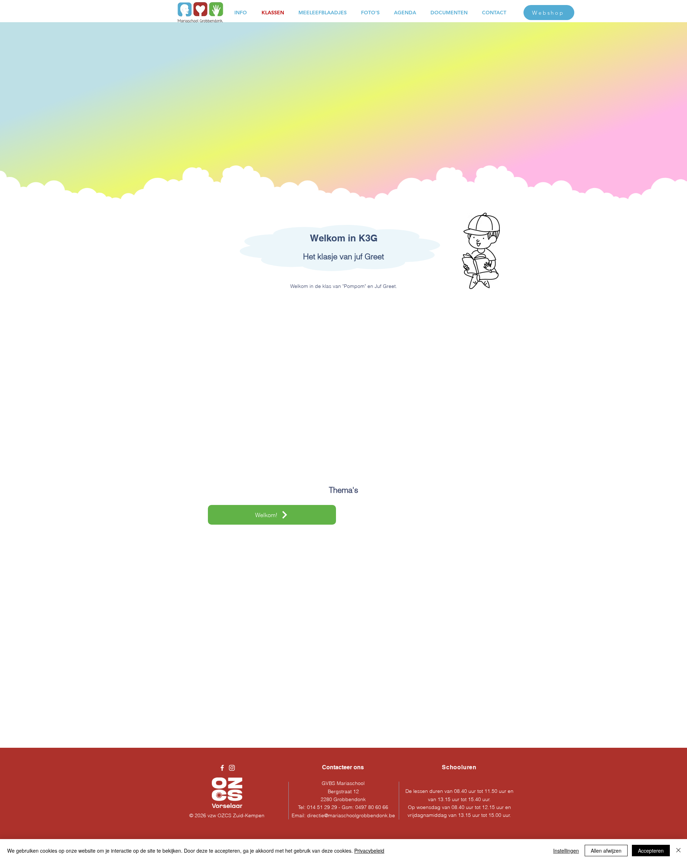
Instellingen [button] (566, 850)
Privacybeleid (369, 850)
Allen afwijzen (606, 850)
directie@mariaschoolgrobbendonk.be (351, 815)
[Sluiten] (678, 850)
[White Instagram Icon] (232, 768)
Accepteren (651, 850)
